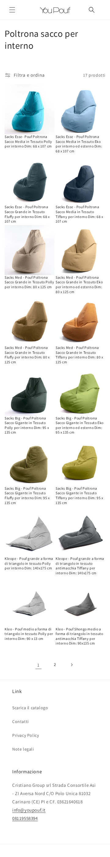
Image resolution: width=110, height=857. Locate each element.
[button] (12, 10)
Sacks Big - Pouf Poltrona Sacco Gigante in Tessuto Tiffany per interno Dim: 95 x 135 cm (79, 495)
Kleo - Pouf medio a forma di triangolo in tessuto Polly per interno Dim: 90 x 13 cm (29, 634)
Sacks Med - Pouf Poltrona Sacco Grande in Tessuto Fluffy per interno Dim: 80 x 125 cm (27, 354)
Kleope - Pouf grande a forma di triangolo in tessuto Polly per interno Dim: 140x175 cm (29, 563)
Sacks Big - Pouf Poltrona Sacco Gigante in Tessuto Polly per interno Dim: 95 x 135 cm (27, 425)
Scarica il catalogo (30, 707)
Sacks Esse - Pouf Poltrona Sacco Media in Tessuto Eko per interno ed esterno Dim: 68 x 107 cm (79, 143)
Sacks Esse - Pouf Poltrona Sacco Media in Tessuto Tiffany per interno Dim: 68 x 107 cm (79, 214)
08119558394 (25, 818)
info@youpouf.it (29, 810)
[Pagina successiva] (71, 664)
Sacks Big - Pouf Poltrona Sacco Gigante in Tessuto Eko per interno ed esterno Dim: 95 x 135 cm (80, 425)
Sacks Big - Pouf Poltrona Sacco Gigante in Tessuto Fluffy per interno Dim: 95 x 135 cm (27, 495)
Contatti (20, 721)
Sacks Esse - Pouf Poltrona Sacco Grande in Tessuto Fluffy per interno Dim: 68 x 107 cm (27, 214)
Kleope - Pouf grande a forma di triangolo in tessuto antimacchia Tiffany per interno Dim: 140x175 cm (80, 565)
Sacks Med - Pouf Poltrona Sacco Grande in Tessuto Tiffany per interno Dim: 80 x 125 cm (79, 354)
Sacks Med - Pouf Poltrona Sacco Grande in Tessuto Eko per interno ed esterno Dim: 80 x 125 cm (79, 284)
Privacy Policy (25, 735)
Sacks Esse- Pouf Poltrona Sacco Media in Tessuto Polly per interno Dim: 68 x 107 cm (28, 141)
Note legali (23, 749)
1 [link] (38, 665)
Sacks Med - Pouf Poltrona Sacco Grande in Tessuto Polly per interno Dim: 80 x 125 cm (29, 282)
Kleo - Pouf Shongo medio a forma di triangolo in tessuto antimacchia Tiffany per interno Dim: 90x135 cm (79, 636)
